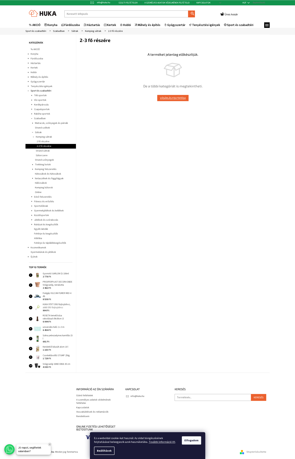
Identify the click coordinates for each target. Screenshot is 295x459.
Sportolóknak (41, 206)
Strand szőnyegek (44, 160)
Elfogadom (191, 440)
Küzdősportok (41, 215)
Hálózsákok (41, 183)
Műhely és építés (39, 77)
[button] (9, 449)
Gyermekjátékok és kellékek (49, 210)
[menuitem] (34, 25)
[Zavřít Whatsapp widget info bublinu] (50, 444)
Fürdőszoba (37, 58)
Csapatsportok (42, 109)
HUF (244, 2)
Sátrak (38, 132)
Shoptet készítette (256, 452)
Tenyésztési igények (41, 86)
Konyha (34, 54)
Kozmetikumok (38, 247)
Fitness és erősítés (44, 201)
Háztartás (36, 63)
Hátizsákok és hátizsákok (48, 174)
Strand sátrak (43, 151)
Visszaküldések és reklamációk (92, 412)
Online (38, 192)
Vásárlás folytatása (173, 97)
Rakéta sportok (42, 114)
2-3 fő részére (44, 146)
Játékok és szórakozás (46, 220)
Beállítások (104, 451)
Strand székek (42, 127)
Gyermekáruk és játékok (43, 252)
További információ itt (162, 442)
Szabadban (40, 118)
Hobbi (34, 72)
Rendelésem (82, 416)
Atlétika (38, 238)
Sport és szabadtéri (41, 91)
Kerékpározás (41, 104)
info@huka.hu (137, 396)
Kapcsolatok (203, 2)
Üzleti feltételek (128, 2)
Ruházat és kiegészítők (46, 224)
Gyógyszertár (38, 81)
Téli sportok (40, 95)
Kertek (34, 67)
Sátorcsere (42, 155)
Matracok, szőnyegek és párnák (51, 123)
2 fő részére (43, 141)
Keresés (193, 13)
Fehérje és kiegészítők (46, 233)
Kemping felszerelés (45, 169)
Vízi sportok (40, 100)
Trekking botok (43, 164)
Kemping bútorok (44, 187)
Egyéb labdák (41, 229)
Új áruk (34, 256)
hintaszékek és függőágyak (49, 178)
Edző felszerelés (43, 197)
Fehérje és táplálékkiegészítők (50, 243)
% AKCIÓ (35, 49)
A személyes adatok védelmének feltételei (167, 2)
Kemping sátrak (44, 137)
